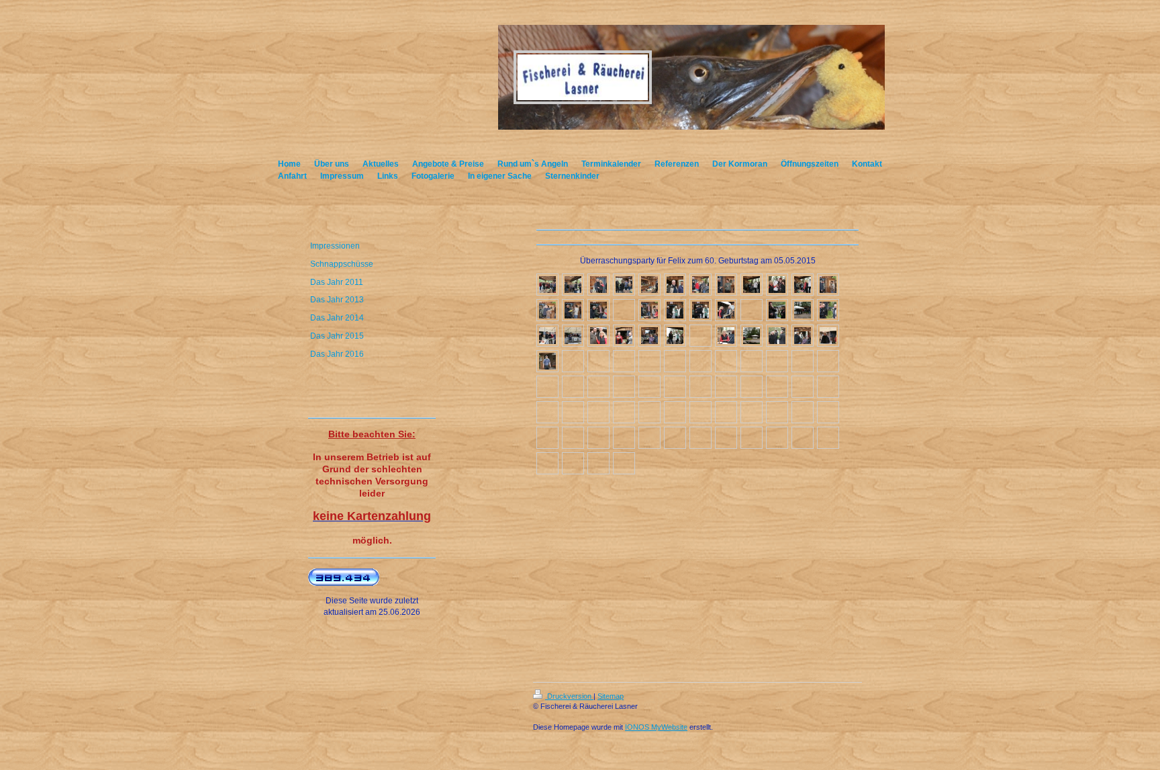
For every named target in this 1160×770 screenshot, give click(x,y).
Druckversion (569, 696)
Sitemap (610, 696)
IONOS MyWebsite (656, 727)
